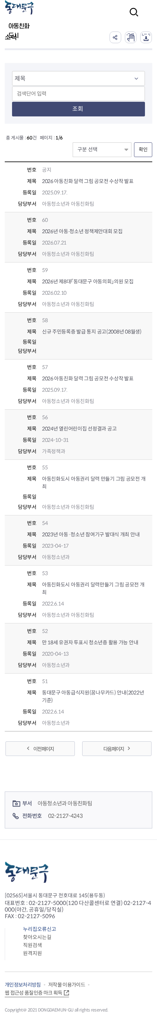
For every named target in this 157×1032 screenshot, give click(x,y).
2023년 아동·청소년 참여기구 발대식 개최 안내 (90, 534)
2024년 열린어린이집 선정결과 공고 (79, 428)
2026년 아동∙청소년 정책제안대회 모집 (82, 231)
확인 (143, 149)
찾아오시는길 (37, 937)
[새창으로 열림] (131, 37)
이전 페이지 (43, 749)
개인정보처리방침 (23, 984)
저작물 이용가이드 (66, 984)
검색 (132, 17)
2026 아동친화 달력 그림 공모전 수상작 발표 (88, 181)
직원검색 (32, 945)
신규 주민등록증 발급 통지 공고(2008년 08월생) (92, 331)
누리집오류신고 (39, 929)
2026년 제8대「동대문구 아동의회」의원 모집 (88, 281)
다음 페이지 (113, 749)
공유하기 (115, 37)
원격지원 (32, 953)
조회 (77, 109)
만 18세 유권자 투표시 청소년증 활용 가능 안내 (90, 642)
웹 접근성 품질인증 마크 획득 (33, 993)
